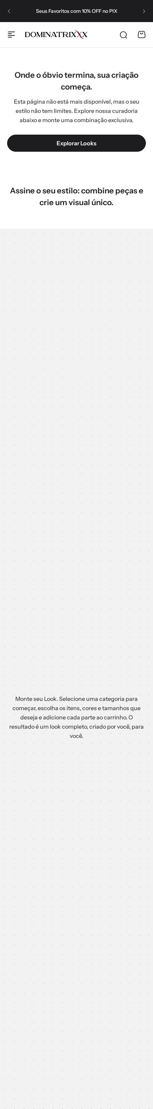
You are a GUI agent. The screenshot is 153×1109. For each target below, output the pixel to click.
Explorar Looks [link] (76, 143)
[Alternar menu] (11, 34)
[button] (9, 11)
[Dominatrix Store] (56, 34)
